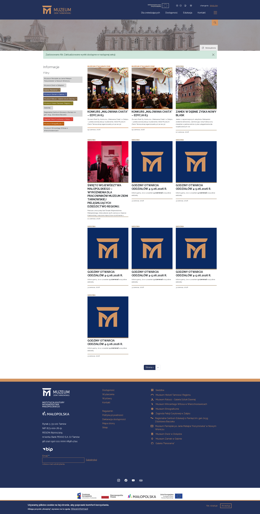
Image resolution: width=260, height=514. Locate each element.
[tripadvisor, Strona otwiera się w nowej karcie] (141, 480)
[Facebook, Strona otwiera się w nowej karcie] (126, 480)
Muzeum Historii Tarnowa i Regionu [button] (57, 103)
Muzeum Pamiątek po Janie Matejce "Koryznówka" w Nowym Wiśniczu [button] (57, 80)
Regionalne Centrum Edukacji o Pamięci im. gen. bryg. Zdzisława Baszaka (181, 420)
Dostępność (171, 12)
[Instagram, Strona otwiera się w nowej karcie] (118, 480)
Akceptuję (226, 506)
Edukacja (187, 12)
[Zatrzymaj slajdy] (191, 5)
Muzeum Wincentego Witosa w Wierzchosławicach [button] (56, 129)
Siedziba (160, 390)
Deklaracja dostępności (114, 419)
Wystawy (107, 398)
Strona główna (210, 48)
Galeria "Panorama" (165, 443)
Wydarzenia (108, 394)
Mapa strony (108, 423)
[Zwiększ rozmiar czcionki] (177, 5)
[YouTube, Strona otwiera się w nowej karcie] (133, 480)
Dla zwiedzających (150, 12)
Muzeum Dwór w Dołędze (169, 434)
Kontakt (202, 12)
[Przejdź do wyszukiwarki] (215, 23)
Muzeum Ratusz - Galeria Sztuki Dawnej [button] (59, 99)
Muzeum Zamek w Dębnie (169, 438)
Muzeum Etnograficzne (167, 409)
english (214, 5)
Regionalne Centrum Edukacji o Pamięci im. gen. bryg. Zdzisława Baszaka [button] (60, 113)
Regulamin (107, 411)
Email (45, 456)
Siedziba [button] (47, 108)
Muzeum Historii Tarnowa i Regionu (173, 395)
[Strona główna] (57, 10)
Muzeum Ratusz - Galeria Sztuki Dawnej (176, 399)
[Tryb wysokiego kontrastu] (185, 5)
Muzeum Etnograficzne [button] (52, 124)
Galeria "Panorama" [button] (51, 90)
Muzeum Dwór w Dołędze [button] (54, 85)
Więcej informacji (79, 508)
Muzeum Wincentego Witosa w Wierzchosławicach (181, 404)
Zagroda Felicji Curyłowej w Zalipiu (173, 413)
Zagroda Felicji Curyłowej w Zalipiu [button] (57, 119)
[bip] (47, 449)
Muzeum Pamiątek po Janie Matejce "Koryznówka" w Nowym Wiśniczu (185, 428)
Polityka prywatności (112, 415)
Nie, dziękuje (211, 506)
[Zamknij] (213, 54)
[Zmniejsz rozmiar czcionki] (180, 5)
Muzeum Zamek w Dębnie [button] (54, 94)
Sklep (105, 427)
